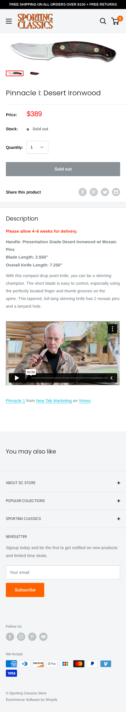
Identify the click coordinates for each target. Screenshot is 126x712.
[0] (115, 21)
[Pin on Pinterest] (94, 192)
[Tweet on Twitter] (105, 192)
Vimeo (85, 400)
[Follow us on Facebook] (10, 637)
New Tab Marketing (54, 400)
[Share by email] (116, 192)
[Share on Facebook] (83, 192)
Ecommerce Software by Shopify (31, 700)
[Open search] (103, 21)
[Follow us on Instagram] (21, 637)
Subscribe (25, 589)
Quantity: (14, 147)
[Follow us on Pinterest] (32, 637)
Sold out (63, 168)
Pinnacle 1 (15, 400)
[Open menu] (9, 21)
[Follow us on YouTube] (43, 637)
